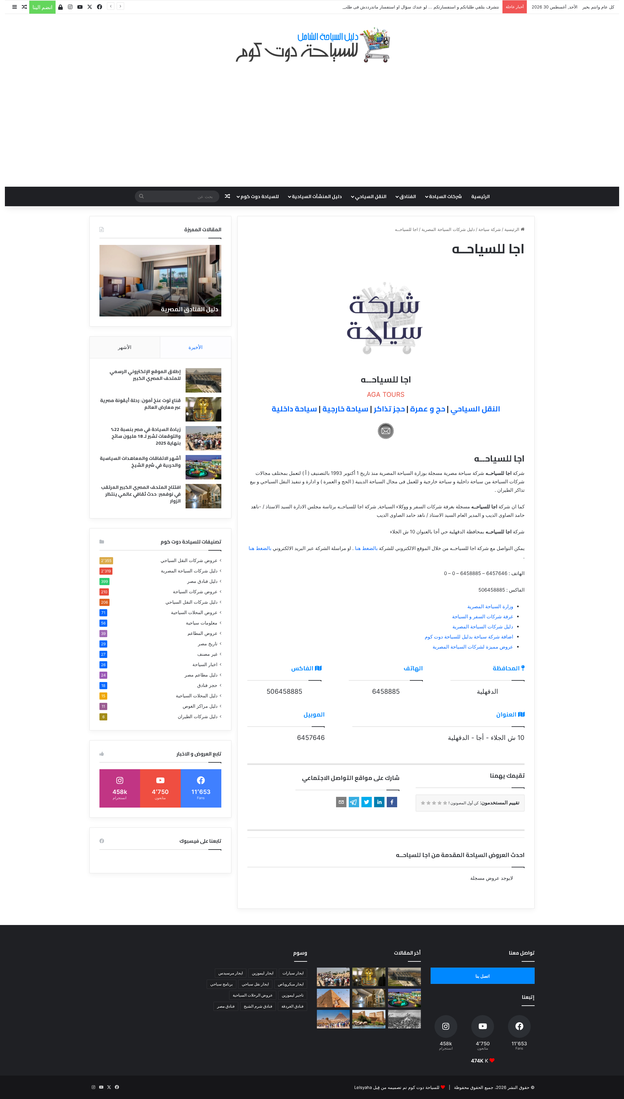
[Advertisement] (312, 121)
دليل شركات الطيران (197, 716)
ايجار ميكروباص (291, 984)
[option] (160, 280)
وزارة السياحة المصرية (490, 606)
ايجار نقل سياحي (255, 984)
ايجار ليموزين (262, 973)
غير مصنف (207, 654)
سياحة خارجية (345, 409)
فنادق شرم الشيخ (258, 1006)
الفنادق (407, 196)
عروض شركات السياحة (195, 591)
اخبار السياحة (204, 664)
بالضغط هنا (366, 548)
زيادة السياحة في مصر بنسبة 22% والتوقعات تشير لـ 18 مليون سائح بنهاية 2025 (146, 436)
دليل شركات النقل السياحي (191, 602)
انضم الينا (42, 7)
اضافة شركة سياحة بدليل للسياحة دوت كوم (469, 637)
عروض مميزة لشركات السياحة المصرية (473, 647)
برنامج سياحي (221, 984)
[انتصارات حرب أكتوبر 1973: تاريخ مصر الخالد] (404, 1019)
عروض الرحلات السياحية (253, 995)
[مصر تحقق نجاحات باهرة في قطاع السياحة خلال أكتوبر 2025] (333, 1019)
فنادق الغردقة (292, 1006)
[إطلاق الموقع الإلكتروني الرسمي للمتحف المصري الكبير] (203, 380)
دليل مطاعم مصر (201, 674)
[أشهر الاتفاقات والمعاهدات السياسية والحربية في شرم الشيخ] (203, 467)
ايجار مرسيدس (230, 973)
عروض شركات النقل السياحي (189, 560)
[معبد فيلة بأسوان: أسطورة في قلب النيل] (368, 1019)
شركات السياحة (445, 196)
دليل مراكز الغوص (200, 706)
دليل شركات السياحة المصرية (448, 229)
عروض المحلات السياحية (194, 612)
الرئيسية (480, 196)
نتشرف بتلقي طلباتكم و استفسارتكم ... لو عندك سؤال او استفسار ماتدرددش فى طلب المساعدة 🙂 (408, 6)
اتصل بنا (482, 976)
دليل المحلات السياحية (196, 695)
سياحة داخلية (294, 409)
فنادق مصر (226, 1006)
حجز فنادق (207, 685)
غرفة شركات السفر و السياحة (482, 616)
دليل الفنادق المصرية (189, 309)
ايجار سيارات (293, 973)
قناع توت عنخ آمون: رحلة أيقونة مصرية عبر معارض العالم (140, 403)
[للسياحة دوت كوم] (312, 45)
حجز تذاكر (389, 409)
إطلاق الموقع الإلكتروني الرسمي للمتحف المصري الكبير (145, 374)
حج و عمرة (427, 409)
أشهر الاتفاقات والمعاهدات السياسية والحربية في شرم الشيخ (140, 461)
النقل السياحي (370, 196)
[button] (392, 802)
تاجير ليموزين (293, 995)
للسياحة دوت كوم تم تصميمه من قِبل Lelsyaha (396, 1087)
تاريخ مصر (207, 643)
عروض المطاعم (202, 633)
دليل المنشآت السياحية (317, 196)
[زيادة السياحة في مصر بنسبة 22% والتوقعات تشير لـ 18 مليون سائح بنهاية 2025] (203, 438)
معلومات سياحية (201, 622)
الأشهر (124, 347)
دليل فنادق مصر (202, 581)
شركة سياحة (489, 229)
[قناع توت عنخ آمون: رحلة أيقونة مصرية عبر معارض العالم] (203, 409)
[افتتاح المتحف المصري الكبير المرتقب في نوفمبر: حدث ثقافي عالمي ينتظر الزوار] (203, 496)
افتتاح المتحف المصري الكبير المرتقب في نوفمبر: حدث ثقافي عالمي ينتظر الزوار (141, 494)
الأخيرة (195, 347)
